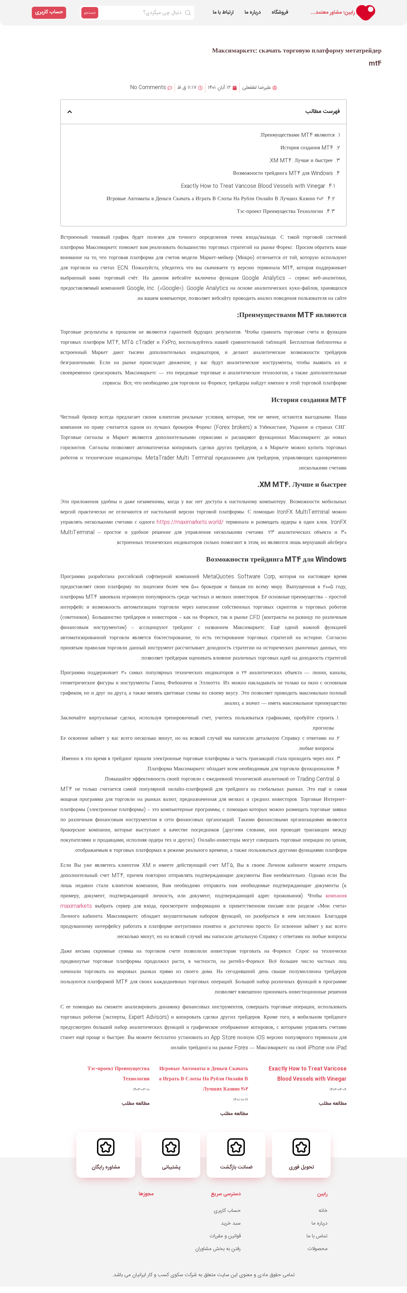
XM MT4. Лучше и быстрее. (301, 161)
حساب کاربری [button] (49, 12)
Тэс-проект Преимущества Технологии (280, 212)
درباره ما (253, 12)
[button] (69, 111)
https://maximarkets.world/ (190, 522)
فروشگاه (280, 12)
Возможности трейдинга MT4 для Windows (283, 173)
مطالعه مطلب (333, 1103)
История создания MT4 (306, 148)
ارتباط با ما (223, 12)
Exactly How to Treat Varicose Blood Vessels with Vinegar (253, 186)
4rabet (337, 8)
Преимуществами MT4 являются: (297, 135)
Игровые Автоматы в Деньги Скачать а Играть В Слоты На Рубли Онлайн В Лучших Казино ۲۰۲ (215, 199)
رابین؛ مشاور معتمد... (333, 12)
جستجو (90, 13)
